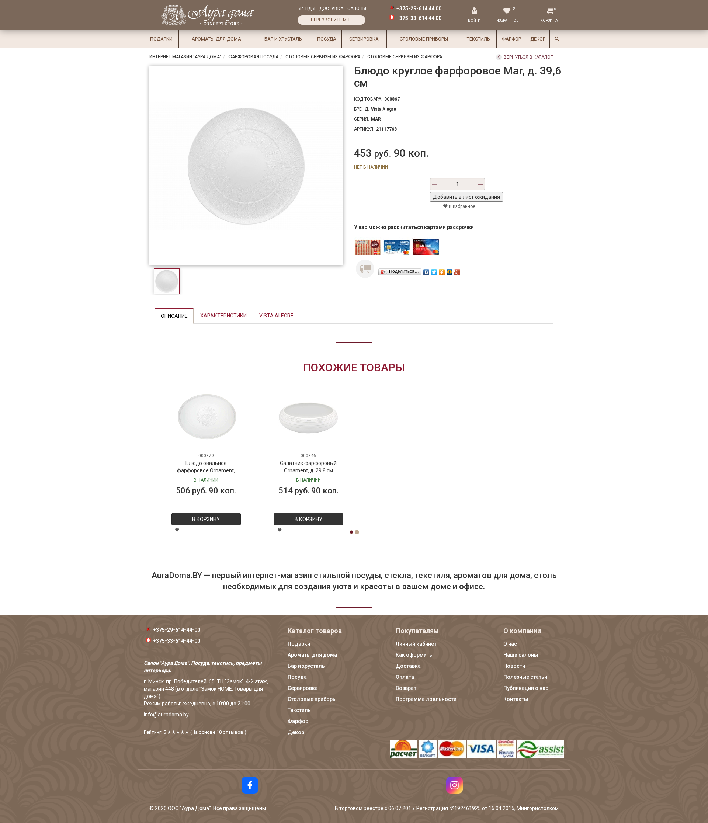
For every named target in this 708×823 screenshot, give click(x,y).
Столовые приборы (424, 39)
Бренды (306, 8)
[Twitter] (434, 270)
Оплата (405, 677)
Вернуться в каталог (528, 57)
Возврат (406, 688)
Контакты (515, 699)
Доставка (331, 8)
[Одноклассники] (442, 270)
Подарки (161, 39)
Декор (537, 39)
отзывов (233, 732)
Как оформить (414, 655)
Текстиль (478, 39)
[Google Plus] (457, 270)
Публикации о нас (525, 688)
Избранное (507, 20)
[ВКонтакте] (426, 270)
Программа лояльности (426, 699)
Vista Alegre (383, 109)
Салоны (356, 8)
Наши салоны (520, 655)
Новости (514, 666)
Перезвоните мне (331, 19)
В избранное (461, 206)
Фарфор (511, 39)
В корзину (308, 519)
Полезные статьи (525, 677)
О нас (510, 644)
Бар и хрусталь (283, 39)
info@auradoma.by (166, 715)
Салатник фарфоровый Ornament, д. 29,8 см (308, 466)
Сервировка (364, 39)
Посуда (326, 39)
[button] (175, 421)
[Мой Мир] (450, 270)
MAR (376, 119)
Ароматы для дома (216, 39)
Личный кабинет (416, 644)
